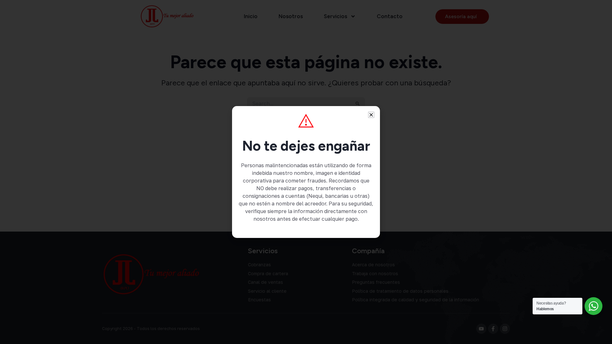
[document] (306, 172)
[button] (371, 114)
